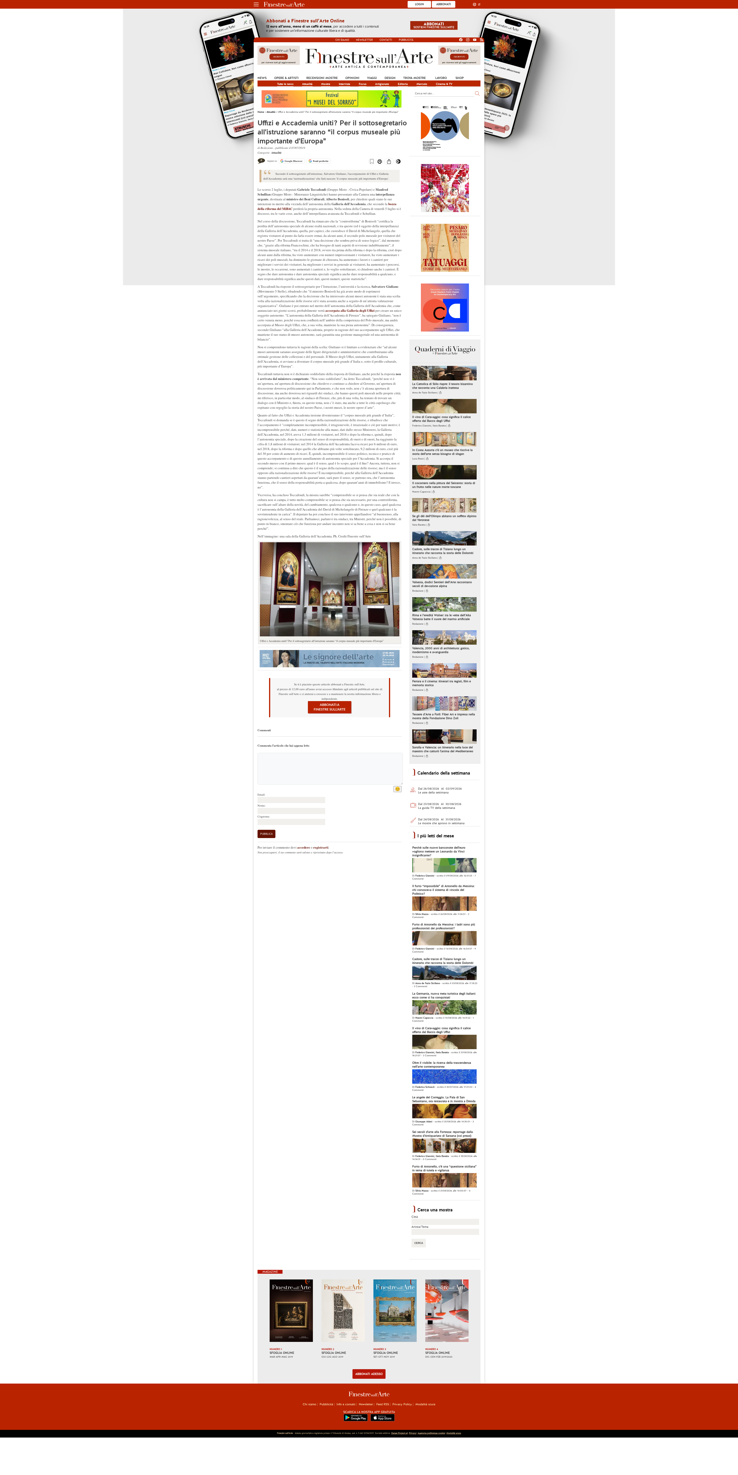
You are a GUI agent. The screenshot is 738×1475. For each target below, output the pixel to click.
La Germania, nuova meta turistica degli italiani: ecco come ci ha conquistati (444, 995)
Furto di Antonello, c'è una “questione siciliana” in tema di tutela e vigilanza (444, 1168)
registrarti (320, 847)
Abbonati (443, 4)
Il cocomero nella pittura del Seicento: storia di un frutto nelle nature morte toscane (443, 485)
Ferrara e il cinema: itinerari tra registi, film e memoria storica (441, 683)
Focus (363, 84)
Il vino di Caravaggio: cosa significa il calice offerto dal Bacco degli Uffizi (441, 419)
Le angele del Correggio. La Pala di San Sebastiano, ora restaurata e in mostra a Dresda (443, 1099)
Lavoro (441, 78)
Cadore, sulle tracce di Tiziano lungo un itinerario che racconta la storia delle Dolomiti (442, 551)
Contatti (386, 39)
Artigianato (382, 84)
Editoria (403, 84)
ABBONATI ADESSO (369, 1374)
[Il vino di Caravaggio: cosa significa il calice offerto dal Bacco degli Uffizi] (444, 406)
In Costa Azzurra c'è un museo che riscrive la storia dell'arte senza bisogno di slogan (442, 452)
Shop (459, 78)
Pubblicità (406, 39)
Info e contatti (346, 1404)
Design (390, 78)
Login (419, 4)
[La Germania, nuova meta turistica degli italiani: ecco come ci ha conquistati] (444, 1008)
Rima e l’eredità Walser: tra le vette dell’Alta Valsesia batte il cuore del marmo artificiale (441, 617)
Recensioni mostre (322, 78)
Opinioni (352, 78)
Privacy (412, 1433)
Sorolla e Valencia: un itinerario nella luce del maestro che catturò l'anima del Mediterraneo (442, 749)
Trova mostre (414, 78)
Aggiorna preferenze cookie (431, 1433)
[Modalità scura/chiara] (398, 163)
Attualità (307, 84)
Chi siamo (342, 39)
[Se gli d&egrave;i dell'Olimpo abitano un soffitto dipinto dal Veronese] (444, 505)
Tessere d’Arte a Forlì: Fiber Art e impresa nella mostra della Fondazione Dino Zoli (443, 716)
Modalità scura (425, 1404)
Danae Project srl (399, 1433)
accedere (303, 847)
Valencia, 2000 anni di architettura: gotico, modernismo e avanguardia (441, 650)
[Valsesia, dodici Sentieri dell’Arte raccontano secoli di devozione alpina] (444, 572)
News (262, 78)
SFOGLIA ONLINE (282, 1353)
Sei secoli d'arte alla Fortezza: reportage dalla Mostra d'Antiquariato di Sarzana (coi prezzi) (442, 1134)
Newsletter (364, 39)
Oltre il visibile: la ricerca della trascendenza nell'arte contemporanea (441, 1065)
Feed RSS (382, 1404)
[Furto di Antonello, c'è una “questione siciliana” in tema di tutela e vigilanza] (444, 1180)
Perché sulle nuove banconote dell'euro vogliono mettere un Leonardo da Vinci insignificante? (438, 851)
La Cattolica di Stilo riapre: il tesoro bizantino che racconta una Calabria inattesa (442, 386)
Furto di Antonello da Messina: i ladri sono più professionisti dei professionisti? (443, 926)
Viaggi (372, 78)
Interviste (344, 84)
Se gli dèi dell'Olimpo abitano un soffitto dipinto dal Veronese (444, 518)
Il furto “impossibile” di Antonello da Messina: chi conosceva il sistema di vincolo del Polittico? (443, 890)
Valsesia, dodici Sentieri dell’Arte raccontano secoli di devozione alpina (442, 584)
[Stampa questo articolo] (379, 162)
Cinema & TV (444, 84)
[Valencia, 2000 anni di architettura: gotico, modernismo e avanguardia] (444, 638)
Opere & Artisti (286, 78)
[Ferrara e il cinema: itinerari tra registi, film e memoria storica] (444, 671)
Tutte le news (285, 84)
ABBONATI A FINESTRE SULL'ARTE (330, 707)
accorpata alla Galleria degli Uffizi (350, 310)
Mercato (421, 84)
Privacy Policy (402, 1404)
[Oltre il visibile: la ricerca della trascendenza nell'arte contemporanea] (444, 1077)
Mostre (325, 84)
